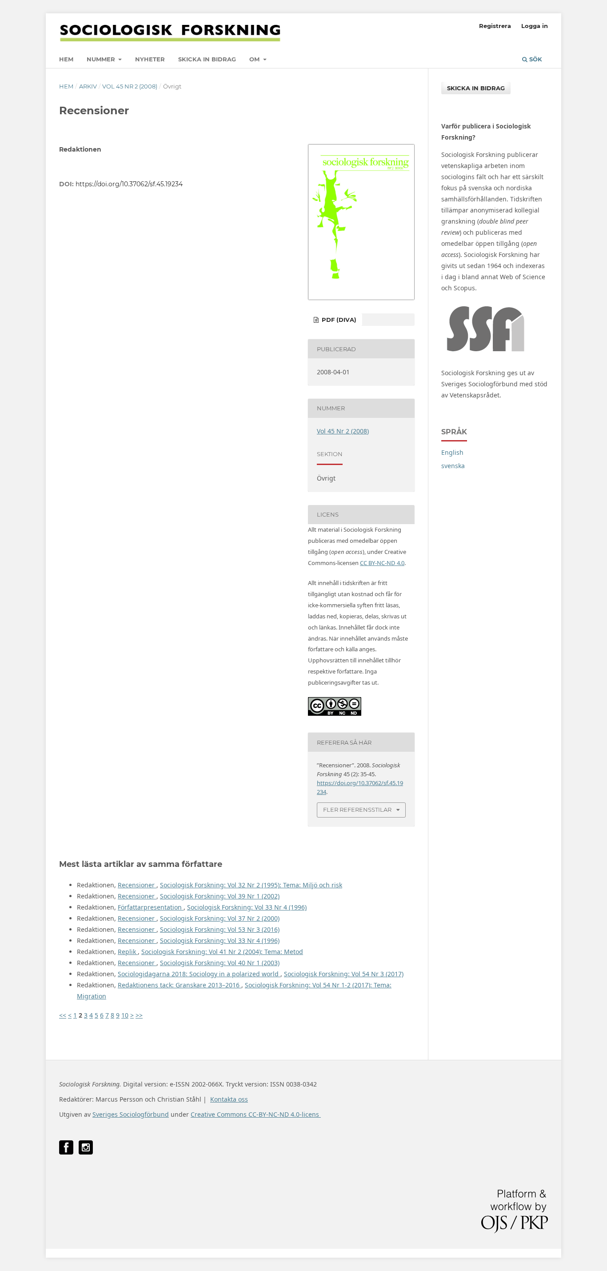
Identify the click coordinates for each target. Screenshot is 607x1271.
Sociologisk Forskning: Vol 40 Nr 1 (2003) (220, 962)
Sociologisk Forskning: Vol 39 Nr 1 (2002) (220, 896)
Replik (128, 951)
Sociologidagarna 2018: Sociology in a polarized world (199, 974)
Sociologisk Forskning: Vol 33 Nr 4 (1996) (247, 907)
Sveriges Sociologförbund (130, 1114)
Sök (534, 59)
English (452, 452)
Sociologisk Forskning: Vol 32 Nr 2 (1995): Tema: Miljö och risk (251, 885)
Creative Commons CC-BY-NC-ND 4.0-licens (256, 1114)
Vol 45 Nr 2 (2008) (129, 86)
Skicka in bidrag (207, 59)
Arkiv (88, 86)
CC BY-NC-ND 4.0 (382, 563)
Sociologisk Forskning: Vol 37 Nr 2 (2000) (220, 918)
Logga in (534, 25)
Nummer (102, 59)
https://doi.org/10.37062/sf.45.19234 (129, 184)
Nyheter (150, 59)
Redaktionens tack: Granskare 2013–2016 (179, 985)
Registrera (495, 25)
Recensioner (137, 885)
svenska (453, 465)
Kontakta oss (229, 1099)
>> (139, 1015)
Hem (66, 59)
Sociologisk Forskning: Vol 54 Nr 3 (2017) (343, 974)
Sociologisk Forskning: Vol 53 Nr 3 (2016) (220, 929)
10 (124, 1015)
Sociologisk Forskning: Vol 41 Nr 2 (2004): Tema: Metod (222, 951)
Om (255, 59)
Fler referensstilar (357, 809)
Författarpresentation (151, 907)
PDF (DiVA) (338, 319)
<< (62, 1015)
